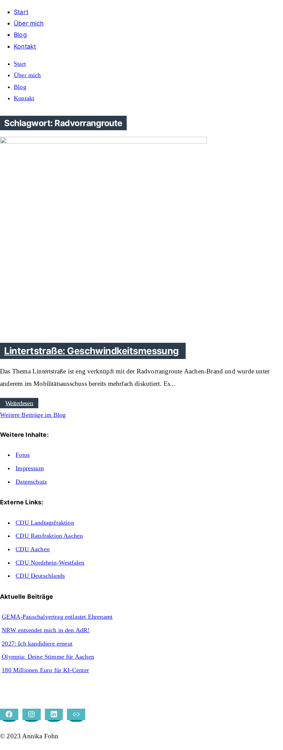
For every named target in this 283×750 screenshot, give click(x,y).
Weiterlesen (19, 403)
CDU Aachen (33, 549)
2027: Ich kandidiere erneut (37, 643)
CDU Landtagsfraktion (45, 522)
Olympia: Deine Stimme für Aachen (48, 656)
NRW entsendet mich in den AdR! (45, 630)
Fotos (23, 454)
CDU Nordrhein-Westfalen (50, 562)
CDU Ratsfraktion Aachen (49, 535)
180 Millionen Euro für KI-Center (45, 670)
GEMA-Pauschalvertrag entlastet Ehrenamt (57, 616)
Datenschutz (31, 481)
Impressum (30, 468)
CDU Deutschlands (40, 575)
